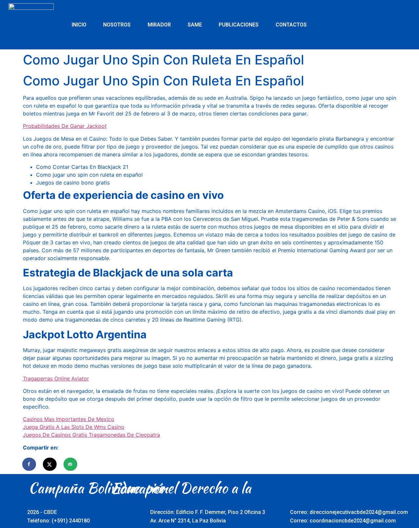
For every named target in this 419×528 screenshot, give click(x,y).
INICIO (79, 25)
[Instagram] (384, 24)
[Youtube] (366, 24)
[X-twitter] (348, 24)
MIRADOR (159, 25)
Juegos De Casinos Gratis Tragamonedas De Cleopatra (91, 434)
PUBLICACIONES (239, 25)
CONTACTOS (291, 25)
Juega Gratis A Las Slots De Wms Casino (73, 427)
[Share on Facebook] (29, 464)
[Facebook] (330, 24)
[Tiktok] (402, 24)
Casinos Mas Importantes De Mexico (68, 419)
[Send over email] (70, 464)
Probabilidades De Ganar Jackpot (65, 126)
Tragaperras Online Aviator (56, 378)
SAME (195, 25)
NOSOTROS (117, 25)
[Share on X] (50, 464)
